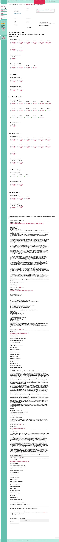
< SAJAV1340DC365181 (29, 4)
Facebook (3, 38)
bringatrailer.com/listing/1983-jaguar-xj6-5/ (19, 333)
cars (13, 1)
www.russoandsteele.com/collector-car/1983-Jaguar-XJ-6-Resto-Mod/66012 (26, 223)
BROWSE (2, 6)
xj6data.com (10, 1)
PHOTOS (2, 10)
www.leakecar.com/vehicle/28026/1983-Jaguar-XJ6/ (21, 290)
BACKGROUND (3, 12)
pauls (20, 287)
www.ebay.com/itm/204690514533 (18, 428)
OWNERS (2, 13)
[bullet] (31, 520)
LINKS (1, 18)
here (16, 217)
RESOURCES (2, 15)
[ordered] (29, 520)
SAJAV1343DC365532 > (39, 4)
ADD (4, 6)
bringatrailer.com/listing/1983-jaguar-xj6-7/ (19, 461)
